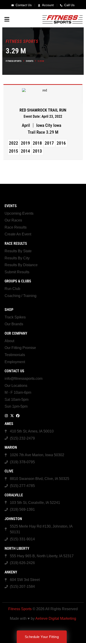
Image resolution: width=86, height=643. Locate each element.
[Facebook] (17, 415)
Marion (11, 447)
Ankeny (11, 572)
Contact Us (14, 371)
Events (29, 61)
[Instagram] (6, 415)
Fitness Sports (13, 61)
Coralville (14, 495)
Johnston (13, 519)
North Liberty (17, 548)
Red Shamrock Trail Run (42, 110)
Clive (9, 471)
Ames (9, 424)
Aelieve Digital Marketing (55, 618)
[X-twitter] (12, 415)
